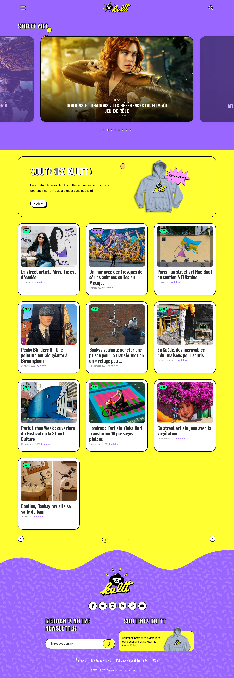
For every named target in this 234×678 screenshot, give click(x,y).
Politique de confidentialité (132, 660)
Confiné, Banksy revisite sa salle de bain (46, 508)
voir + (38, 203)
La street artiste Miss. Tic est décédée (48, 274)
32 (129, 539)
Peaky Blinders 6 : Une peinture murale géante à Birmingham (44, 355)
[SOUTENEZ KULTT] (165, 634)
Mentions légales (101, 660)
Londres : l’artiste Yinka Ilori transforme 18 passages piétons (115, 433)
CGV (155, 660)
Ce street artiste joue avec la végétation (184, 430)
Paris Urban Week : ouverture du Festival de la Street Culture (48, 433)
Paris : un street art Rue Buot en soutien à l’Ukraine (184, 274)
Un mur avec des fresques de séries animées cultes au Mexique (116, 277)
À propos (81, 660)
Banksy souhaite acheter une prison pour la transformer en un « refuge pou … (116, 355)
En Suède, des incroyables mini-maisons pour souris (181, 352)
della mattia (138, 670)
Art (27, 231)
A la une (97, 231)
